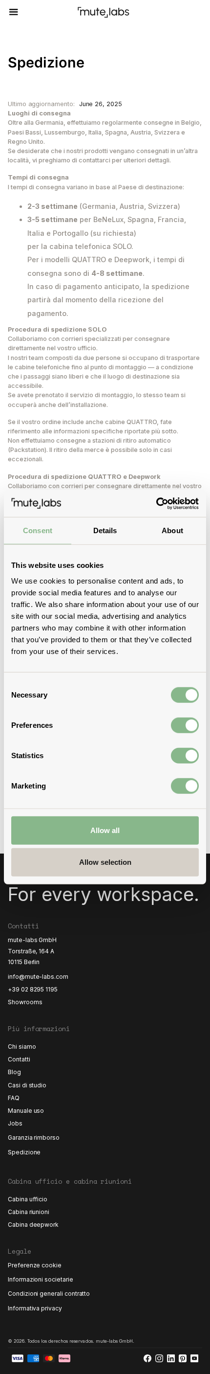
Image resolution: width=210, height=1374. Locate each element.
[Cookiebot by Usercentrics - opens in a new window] (156, 503)
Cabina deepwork (33, 1224)
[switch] (185, 725)
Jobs (15, 1123)
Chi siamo (22, 1046)
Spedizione (24, 1152)
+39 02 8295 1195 (33, 989)
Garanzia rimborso (34, 1137)
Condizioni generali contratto (49, 1293)
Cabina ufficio (27, 1199)
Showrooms (25, 1002)
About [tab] (172, 530)
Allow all (105, 830)
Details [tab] (105, 530)
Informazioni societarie (40, 1279)
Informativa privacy (35, 1308)
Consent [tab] (37, 530)
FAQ (14, 1098)
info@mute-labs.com (38, 976)
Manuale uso (26, 1110)
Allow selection (105, 862)
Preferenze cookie (35, 1265)
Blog (14, 1072)
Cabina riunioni (28, 1212)
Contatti (19, 1059)
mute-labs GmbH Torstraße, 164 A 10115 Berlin (33, 950)
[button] (12, 12)
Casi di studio (27, 1085)
